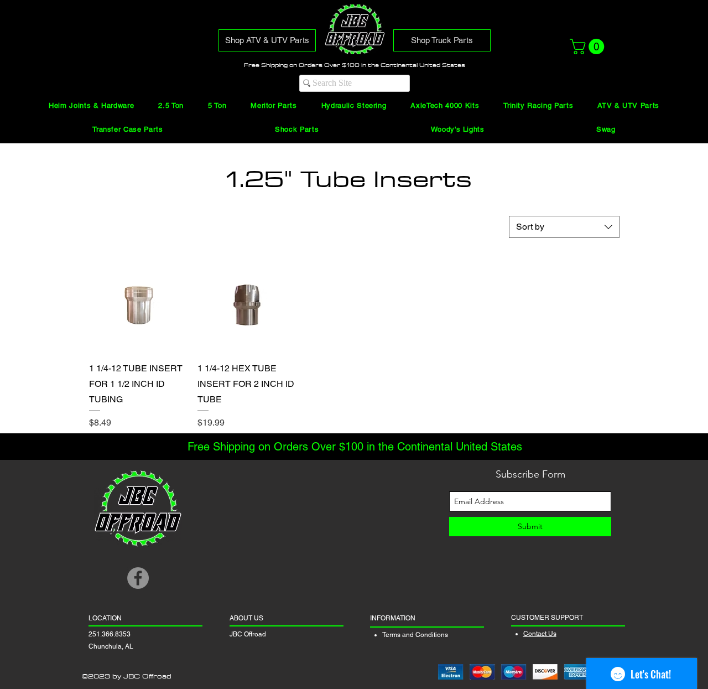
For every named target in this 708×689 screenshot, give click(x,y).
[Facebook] (138, 578)
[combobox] (564, 227)
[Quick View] (137, 303)
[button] (589, 46)
